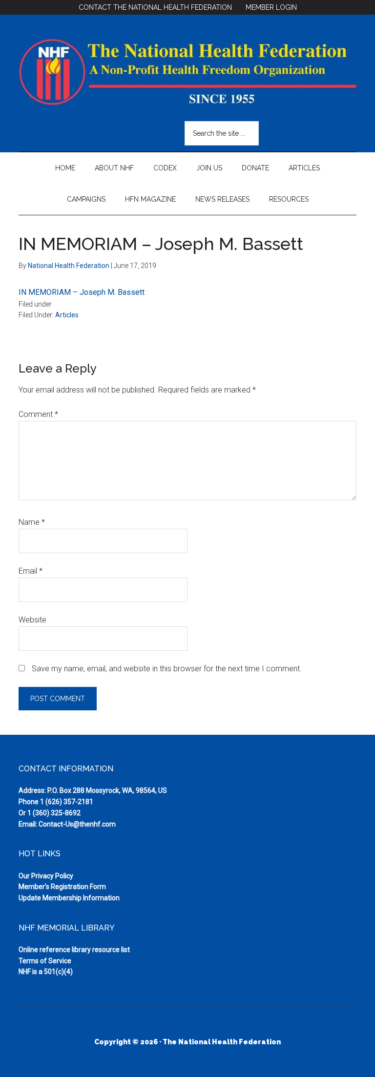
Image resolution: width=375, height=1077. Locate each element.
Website (32, 619)
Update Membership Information (69, 898)
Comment (38, 414)
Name (32, 522)
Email (30, 571)
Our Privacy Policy (46, 876)
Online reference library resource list (74, 949)
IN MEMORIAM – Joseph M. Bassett (82, 292)
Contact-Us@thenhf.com (77, 824)
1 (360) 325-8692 (54, 813)
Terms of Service (45, 961)
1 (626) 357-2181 (66, 802)
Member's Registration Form (62, 887)
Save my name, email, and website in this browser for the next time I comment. (167, 668)
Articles (67, 315)
